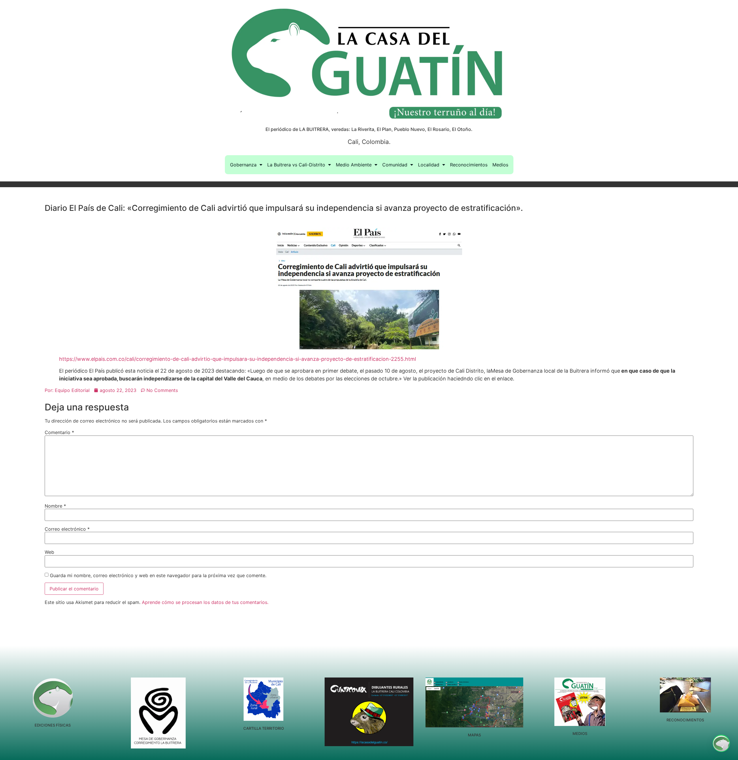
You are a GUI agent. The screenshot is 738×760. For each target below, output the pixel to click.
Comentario (59, 432)
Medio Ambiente (354, 165)
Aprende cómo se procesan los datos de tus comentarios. (205, 602)
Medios (500, 165)
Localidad (428, 165)
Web (49, 552)
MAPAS (474, 735)
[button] (721, 743)
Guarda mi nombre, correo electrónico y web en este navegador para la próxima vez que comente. (158, 575)
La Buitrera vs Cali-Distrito (296, 165)
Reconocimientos (468, 165)
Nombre (55, 506)
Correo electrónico (67, 529)
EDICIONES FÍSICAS (53, 725)
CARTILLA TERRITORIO (263, 728)
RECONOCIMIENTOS (685, 720)
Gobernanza (243, 165)
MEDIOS (580, 733)
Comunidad (394, 165)
